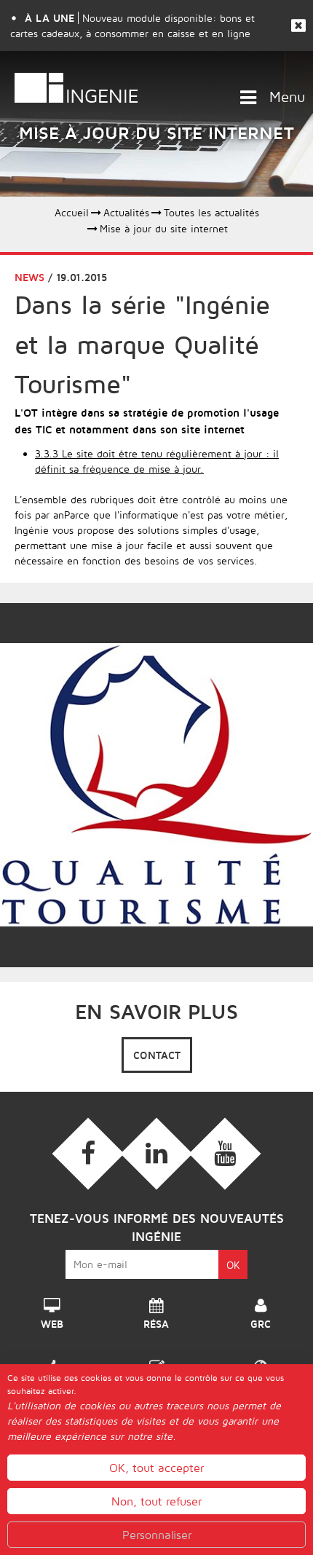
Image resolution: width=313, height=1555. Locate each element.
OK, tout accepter (156, 1467)
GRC (260, 1320)
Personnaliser (156, 1534)
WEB (52, 1320)
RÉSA (156, 1320)
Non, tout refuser (156, 1501)
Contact (157, 1055)
